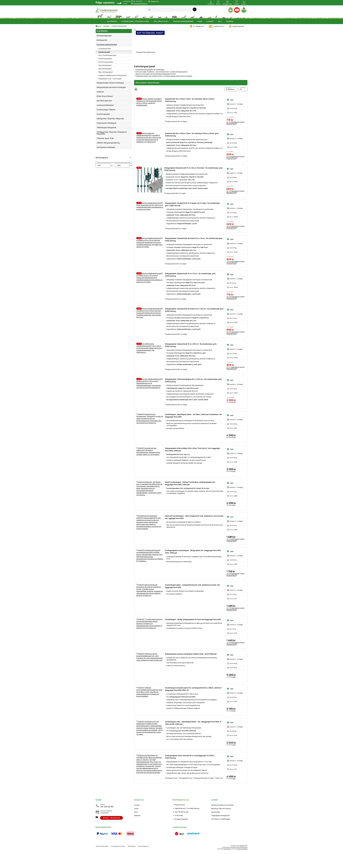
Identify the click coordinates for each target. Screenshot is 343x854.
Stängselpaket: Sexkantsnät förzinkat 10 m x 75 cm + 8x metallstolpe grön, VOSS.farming (194, 239)
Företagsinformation (118, 846)
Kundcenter (105, 813)
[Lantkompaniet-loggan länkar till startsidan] (121, 9)
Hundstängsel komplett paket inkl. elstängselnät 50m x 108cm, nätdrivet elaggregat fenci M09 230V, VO (193, 689)
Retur (136, 812)
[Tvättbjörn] (201, 16)
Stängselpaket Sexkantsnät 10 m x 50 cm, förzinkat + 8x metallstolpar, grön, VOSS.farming (193, 169)
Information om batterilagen (220, 819)
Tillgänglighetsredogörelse (220, 815)
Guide (136, 808)
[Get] (136, 16)
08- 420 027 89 (107, 806)
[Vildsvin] (174, 16)
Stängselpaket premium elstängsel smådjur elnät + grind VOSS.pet (191, 654)
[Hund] (152, 16)
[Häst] (100, 16)
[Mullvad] (224, 16)
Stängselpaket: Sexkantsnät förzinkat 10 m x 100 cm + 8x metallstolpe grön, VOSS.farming (194, 310)
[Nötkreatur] (118, 16)
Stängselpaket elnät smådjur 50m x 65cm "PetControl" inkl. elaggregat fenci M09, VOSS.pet (192, 449)
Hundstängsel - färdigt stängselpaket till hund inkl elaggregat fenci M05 (193, 619)
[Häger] (216, 16)
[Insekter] (244, 16)
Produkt (242, 87)
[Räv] (192, 16)
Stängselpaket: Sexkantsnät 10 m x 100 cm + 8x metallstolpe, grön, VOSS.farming (191, 345)
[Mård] (209, 16)
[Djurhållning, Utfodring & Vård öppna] (151, 21)
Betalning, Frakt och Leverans (221, 808)
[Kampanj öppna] (235, 21)
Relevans (230, 88)
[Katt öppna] (224, 21)
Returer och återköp (242, 849)
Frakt (241, 845)
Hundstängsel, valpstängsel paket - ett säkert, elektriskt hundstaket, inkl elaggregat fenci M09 (193, 415)
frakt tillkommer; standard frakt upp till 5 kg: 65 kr (235, 122)
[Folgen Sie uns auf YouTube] (97, 818)
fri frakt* (234, 402)
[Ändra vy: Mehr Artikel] (136, 89)
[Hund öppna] (204, 21)
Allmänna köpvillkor (102, 846)
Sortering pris (102, 157)
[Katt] (159, 16)
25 (242, 88)
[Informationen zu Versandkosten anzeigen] (186, 833)
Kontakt (137, 805)
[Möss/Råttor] (231, 16)
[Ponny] (109, 16)
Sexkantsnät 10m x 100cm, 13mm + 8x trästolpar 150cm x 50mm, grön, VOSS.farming (192, 134)
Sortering (228, 87)
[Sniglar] (238, 16)
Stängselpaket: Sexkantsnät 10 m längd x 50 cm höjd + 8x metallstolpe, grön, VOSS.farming (192, 204)
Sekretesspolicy (143, 846)
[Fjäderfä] (144, 16)
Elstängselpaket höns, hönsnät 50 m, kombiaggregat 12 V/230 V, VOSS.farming (190, 756)
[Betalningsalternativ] (116, 833)
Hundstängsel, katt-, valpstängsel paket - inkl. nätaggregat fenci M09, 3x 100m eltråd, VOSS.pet (193, 723)
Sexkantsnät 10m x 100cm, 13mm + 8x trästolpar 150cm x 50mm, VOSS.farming (190, 100)
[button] (230, 10)
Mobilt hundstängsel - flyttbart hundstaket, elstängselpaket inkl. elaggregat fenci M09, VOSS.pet (190, 483)
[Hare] (166, 16)
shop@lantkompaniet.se (140, 3)
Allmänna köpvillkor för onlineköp (222, 805)
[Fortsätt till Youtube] (237, 10)
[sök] (194, 9)
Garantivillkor (215, 812)
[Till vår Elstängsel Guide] (244, 10)
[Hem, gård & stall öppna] (171, 21)
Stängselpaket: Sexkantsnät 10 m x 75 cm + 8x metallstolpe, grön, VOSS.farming (190, 274)
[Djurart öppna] (215, 21)
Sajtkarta (137, 815)
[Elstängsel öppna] (119, 21)
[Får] (128, 16)
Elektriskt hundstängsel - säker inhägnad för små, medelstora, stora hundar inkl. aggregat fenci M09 (194, 517)
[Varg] (183, 16)
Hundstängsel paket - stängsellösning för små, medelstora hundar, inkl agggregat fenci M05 (192, 586)
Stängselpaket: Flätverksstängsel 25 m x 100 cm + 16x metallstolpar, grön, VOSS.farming (193, 380)
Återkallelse (132, 846)
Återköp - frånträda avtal (111, 818)
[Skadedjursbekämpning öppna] (195, 21)
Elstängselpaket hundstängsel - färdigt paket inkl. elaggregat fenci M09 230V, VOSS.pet (193, 551)
